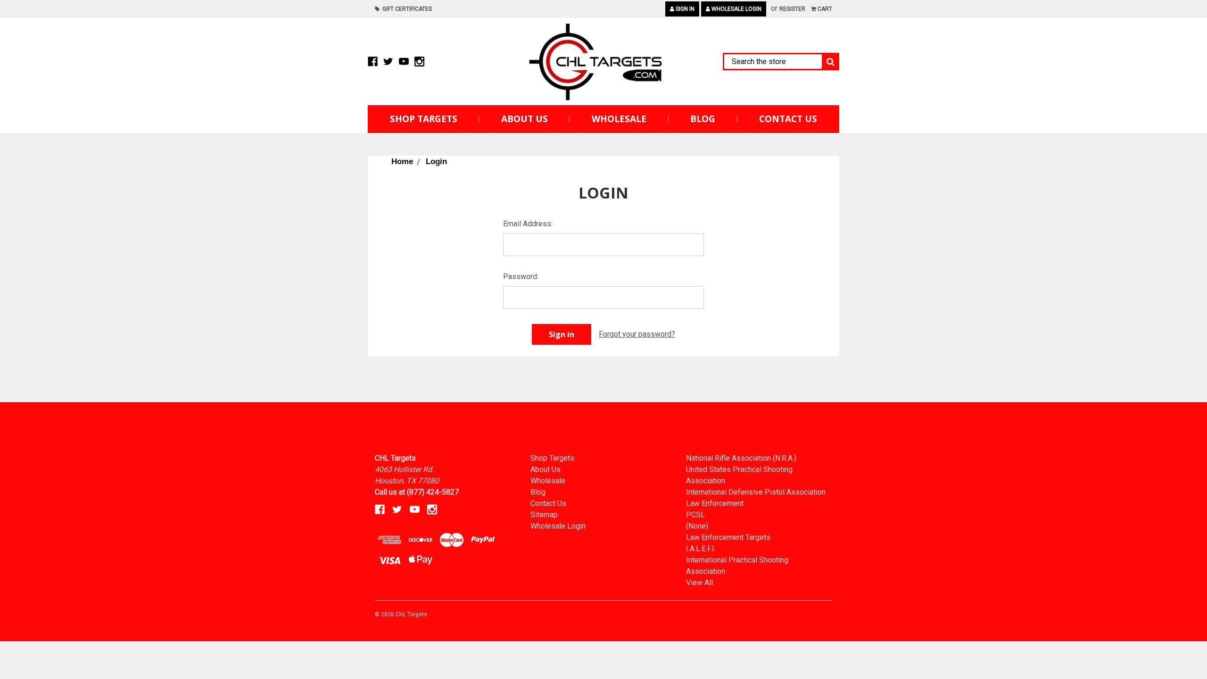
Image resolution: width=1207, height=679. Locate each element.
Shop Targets (423, 119)
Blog (702, 119)
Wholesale (619, 119)
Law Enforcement (715, 503)
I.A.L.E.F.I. (701, 548)
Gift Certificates (406, 9)
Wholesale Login (735, 9)
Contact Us (788, 119)
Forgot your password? (637, 334)
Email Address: (528, 223)
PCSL (695, 514)
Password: (520, 276)
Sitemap (544, 514)
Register (792, 9)
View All (699, 582)
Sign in (684, 9)
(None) (697, 526)
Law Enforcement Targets (728, 537)
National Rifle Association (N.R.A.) (741, 458)
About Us (524, 119)
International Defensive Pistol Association (756, 492)
